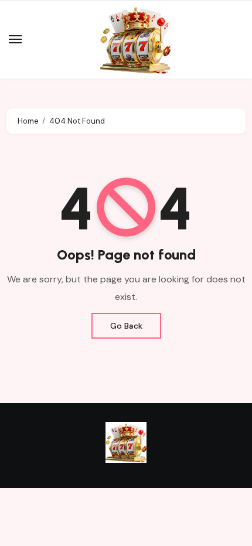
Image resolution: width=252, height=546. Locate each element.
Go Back (126, 325)
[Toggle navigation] (15, 39)
